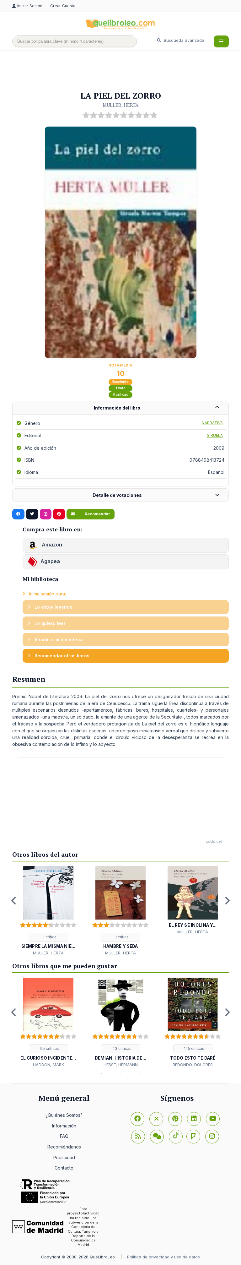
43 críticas (121, 1048)
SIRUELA (215, 435)
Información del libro (117, 407)
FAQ (64, 1136)
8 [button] (149, 1074)
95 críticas (49, 1048)
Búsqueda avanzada (183, 40)
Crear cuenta (62, 5)
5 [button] (120, 1074)
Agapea (50, 561)
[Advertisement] (126, 71)
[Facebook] (137, 1119)
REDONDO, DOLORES (193, 1064)
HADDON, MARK (48, 1064)
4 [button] (134, 962)
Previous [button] (14, 900)
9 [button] (158, 1074)
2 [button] (116, 962)
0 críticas (120, 395)
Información (64, 1125)
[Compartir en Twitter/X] (32, 514)
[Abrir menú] (221, 41)
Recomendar (97, 514)
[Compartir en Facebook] (18, 514)
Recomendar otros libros (61, 655)
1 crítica (49, 937)
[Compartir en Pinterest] (59, 514)
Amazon (51, 544)
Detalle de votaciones (117, 495)
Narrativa (212, 423)
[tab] (120, 408)
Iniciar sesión (30, 5)
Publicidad (64, 1157)
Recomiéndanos (64, 1146)
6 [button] (130, 1074)
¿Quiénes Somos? (64, 1115)
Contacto (64, 1167)
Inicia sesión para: (47, 593)
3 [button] (125, 962)
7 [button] (139, 1074)
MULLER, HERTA (48, 952)
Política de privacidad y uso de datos (163, 1256)
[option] (48, 911)
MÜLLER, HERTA (120, 105)
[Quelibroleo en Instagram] (45, 514)
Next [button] (227, 900)
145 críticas (193, 1048)
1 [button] (106, 962)
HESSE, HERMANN (121, 1064)
